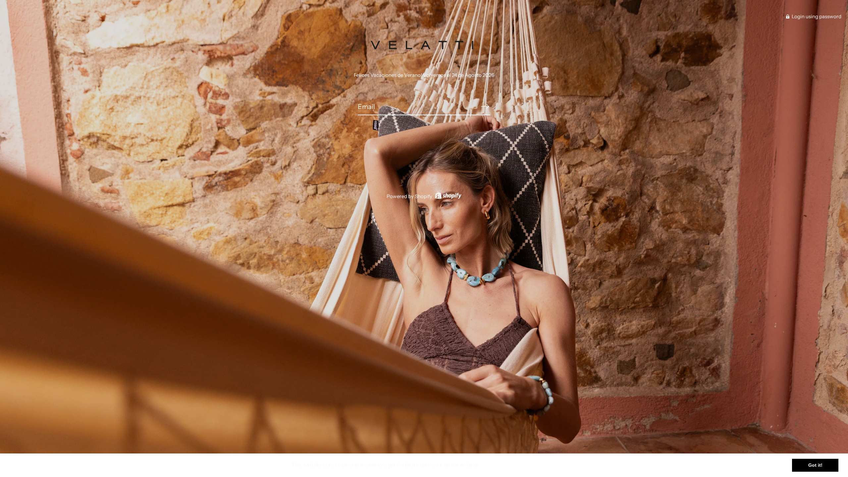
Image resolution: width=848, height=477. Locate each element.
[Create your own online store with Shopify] (447, 196)
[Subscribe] (485, 106)
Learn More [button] (495, 465)
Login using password (816, 16)
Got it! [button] (815, 465)
